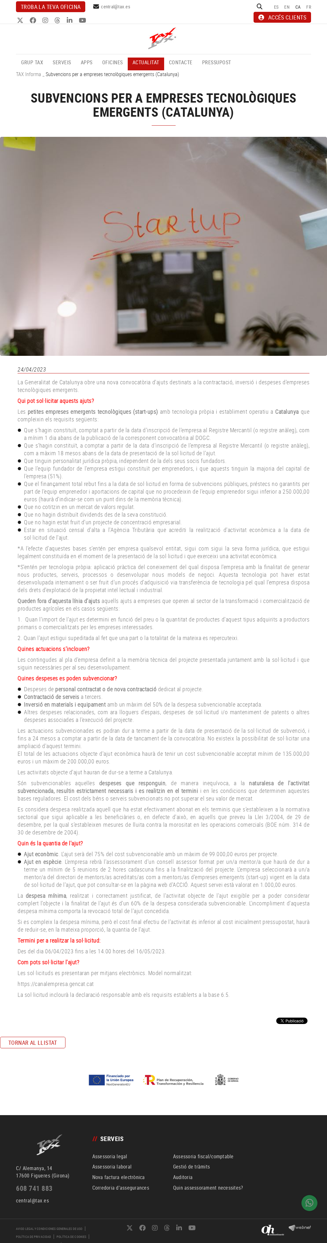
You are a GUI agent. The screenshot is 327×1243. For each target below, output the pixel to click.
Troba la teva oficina (50, 7)
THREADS (58, 20)
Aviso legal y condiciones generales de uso (49, 1228)
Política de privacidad (33, 1236)
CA (298, 7)
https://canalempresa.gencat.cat (56, 984)
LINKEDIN (70, 20)
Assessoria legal (109, 1156)
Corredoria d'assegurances (120, 1187)
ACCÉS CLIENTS (287, 17)
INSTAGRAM (46, 20)
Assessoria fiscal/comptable (203, 1156)
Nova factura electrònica (118, 1177)
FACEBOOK (34, 20)
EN (287, 7)
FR (308, 7)
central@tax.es (115, 6)
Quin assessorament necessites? (208, 1187)
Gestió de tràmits (191, 1166)
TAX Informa (28, 74)
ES (276, 7)
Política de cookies (71, 1236)
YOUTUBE (83, 20)
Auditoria (183, 1177)
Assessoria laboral (112, 1166)
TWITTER (21, 20)
